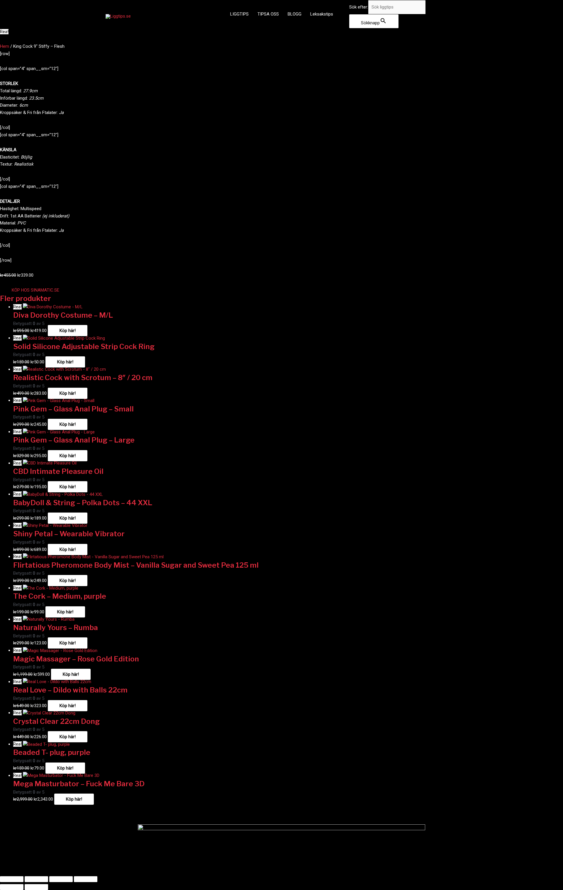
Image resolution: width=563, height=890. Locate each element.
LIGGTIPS (239, 14)
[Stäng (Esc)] (85, 879)
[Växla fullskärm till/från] (36, 879)
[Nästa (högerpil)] (36, 887)
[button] (35, 290)
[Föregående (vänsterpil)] (11, 887)
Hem (4, 46)
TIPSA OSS (268, 14)
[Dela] (61, 879)
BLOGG (294, 14)
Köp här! (68, 330)
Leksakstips (321, 14)
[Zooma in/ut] (11, 879)
